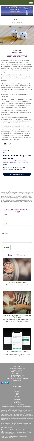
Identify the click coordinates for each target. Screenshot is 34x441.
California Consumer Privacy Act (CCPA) (10, 423)
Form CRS (22, 404)
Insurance (17, 393)
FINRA (24, 432)
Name (5, 214)
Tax (17, 394)
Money (17, 396)
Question (5, 233)
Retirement (17, 388)
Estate (17, 391)
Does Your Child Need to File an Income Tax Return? (17, 316)
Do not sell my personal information (23, 424)
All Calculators (17, 402)
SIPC (26, 432)
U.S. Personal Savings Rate (17, 282)
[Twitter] (14, 19)
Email (5, 224)
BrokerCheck (28, 406)
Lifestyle (17, 398)
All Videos (17, 401)
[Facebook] (2, 383)
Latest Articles (17, 399)
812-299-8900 (18, 23)
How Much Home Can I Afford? (17, 352)
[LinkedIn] (16, 19)
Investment (17, 390)
